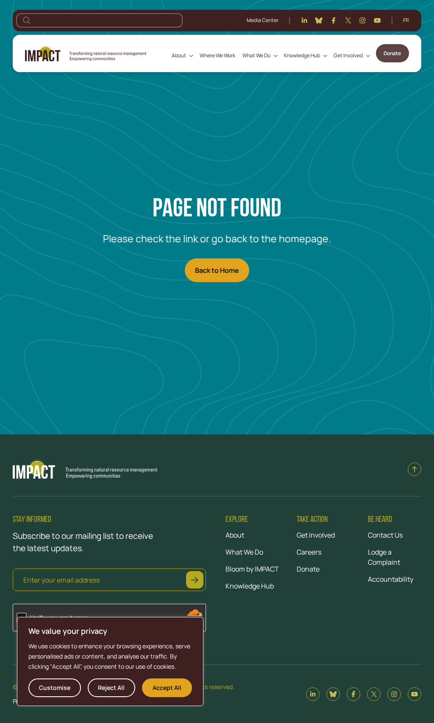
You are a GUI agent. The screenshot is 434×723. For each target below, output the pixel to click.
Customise (54, 688)
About (179, 55)
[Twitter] (348, 20)
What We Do (256, 55)
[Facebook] (333, 20)
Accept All (167, 688)
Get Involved (348, 55)
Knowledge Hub (302, 55)
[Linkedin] (304, 20)
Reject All (111, 688)
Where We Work (217, 55)
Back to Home (217, 270)
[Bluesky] (319, 20)
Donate (392, 53)
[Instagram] (362, 20)
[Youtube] (377, 20)
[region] (110, 661)
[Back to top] (414, 469)
